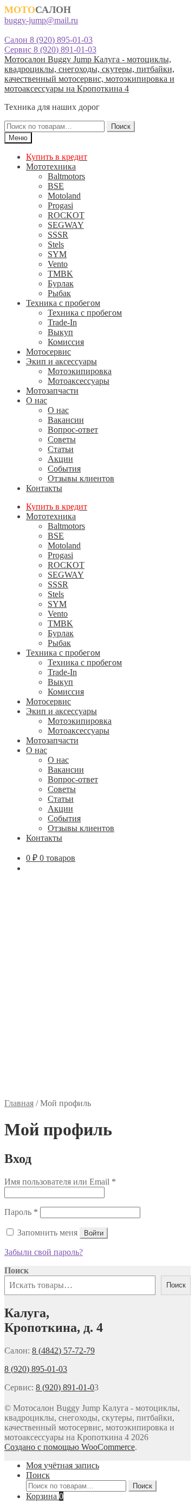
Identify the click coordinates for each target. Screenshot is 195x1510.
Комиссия (66, 342)
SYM (57, 254)
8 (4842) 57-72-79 (63, 1350)
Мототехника (51, 166)
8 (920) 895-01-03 (35, 1369)
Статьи (61, 449)
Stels (56, 244)
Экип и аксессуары (61, 361)
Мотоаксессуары (78, 380)
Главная (19, 1103)
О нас (36, 400)
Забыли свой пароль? (43, 1252)
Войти (93, 1233)
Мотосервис (48, 351)
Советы (62, 439)
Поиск (121, 126)
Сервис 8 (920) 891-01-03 (50, 49)
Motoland (64, 195)
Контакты (44, 488)
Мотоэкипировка (80, 371)
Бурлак (61, 283)
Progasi (60, 205)
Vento (58, 264)
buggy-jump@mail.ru (41, 20)
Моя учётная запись (62, 1465)
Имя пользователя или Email (60, 1181)
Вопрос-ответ (73, 429)
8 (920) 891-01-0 (65, 1387)
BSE (56, 186)
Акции (60, 458)
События (64, 468)
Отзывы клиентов (81, 478)
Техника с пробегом (63, 303)
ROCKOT (66, 215)
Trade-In (62, 322)
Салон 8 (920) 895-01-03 (48, 39)
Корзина (44, 1496)
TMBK (60, 273)
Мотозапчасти (52, 390)
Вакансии (66, 419)
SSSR (58, 234)
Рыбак (59, 293)
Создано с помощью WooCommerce (69, 1447)
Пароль (21, 1212)
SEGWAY (66, 225)
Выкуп (60, 332)
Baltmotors (66, 176)
